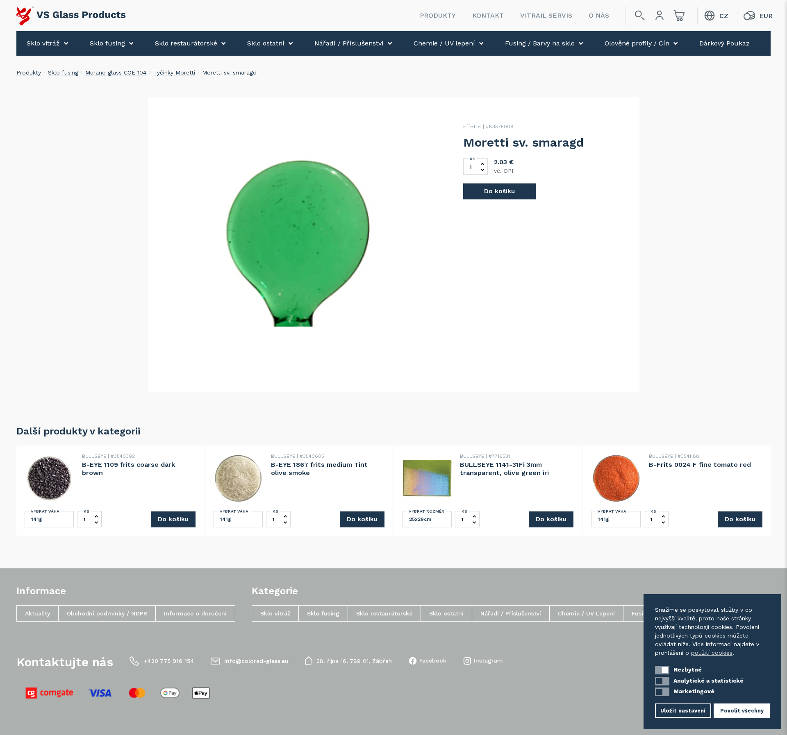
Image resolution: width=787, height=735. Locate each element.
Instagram (488, 660)
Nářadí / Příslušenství (349, 43)
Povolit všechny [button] (742, 711)
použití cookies (711, 652)
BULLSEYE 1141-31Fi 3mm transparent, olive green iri (504, 469)
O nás (599, 15)
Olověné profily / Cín (637, 43)
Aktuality (37, 613)
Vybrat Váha (45, 511)
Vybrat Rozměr (426, 511)
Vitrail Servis (546, 15)
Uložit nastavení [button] (682, 711)
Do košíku (499, 191)
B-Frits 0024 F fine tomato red (700, 464)
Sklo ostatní (265, 43)
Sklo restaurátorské (186, 43)
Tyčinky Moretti (174, 72)
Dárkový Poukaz (724, 43)
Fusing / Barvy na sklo (540, 43)
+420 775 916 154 (168, 661)
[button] (662, 670)
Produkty (438, 15)
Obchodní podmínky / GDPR (107, 613)
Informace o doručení (195, 613)
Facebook (432, 660)
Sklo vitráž (43, 43)
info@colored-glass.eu (256, 661)
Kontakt (488, 15)
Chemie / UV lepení (444, 43)
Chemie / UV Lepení (586, 613)
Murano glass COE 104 (115, 72)
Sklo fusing (107, 43)
